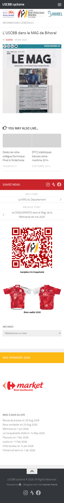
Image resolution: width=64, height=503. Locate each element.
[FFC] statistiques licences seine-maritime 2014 (42, 156)
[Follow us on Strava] (53, 184)
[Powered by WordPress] (20, 484)
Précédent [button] (46, 369)
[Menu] (59, 4)
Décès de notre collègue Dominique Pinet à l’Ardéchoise (14, 156)
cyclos (6, 441)
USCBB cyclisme (13, 4)
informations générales (18, 22)
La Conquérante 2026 (14, 433)
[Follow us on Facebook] (59, 184)
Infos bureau (10, 446)
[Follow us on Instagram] (48, 184)
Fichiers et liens (11, 450)
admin (9, 39)
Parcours (7, 437)
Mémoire (8, 429)
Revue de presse (12, 420)
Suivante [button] (37, 369)
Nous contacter (11, 424)
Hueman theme (49, 484)
